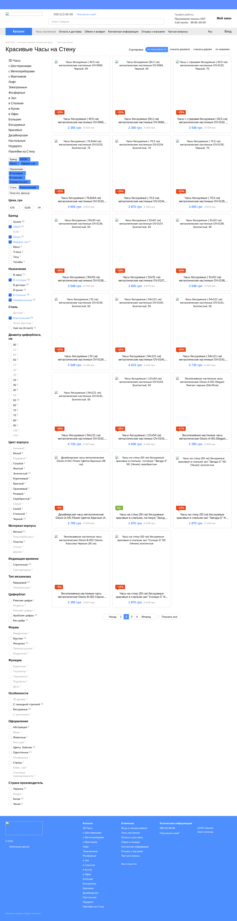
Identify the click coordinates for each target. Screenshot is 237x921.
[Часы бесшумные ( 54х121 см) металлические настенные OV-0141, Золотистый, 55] (202, 324)
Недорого (15, 146)
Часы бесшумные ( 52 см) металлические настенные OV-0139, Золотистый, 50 (81, 359)
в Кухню (14, 108)
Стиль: (13, 187)
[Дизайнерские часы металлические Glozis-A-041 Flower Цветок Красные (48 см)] (81, 482)
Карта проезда (205, 832)
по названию (223, 49)
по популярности (156, 49)
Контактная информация (123, 31)
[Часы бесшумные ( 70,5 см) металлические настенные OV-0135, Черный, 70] (202, 166)
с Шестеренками (20, 66)
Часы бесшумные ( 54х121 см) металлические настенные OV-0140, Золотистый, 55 (141, 359)
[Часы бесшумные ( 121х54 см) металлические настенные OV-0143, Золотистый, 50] (141, 403)
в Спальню (16, 103)
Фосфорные (17, 92)
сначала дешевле (180, 49)
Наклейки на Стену (22, 151)
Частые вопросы (178, 31)
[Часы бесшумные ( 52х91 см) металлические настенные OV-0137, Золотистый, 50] (141, 245)
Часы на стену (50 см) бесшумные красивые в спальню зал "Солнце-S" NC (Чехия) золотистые (141, 597)
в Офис (14, 114)
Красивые (15, 130)
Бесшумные (17, 124)
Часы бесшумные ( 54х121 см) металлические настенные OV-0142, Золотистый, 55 (81, 438)
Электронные (18, 87)
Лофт (12, 81)
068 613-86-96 (63, 14)
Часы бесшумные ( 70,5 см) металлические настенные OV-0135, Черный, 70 (202, 201)
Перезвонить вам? (86, 14)
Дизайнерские (18, 135)
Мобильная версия (19, 846)
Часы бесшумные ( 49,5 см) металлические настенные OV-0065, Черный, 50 (81, 122)
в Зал (12, 97)
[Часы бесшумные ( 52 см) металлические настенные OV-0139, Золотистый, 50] (81, 324)
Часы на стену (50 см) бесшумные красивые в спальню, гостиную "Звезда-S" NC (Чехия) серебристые (141, 518)
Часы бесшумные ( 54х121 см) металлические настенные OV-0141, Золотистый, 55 (202, 359)
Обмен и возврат (95, 31)
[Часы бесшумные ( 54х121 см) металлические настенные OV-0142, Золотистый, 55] (81, 403)
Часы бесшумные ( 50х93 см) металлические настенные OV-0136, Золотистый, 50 (81, 280)
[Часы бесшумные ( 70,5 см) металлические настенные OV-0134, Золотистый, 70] (141, 166)
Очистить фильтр (19, 193)
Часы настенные (46, 31)
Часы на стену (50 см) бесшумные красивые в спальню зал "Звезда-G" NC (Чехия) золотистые (202, 518)
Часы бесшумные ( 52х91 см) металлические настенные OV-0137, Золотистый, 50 (141, 280)
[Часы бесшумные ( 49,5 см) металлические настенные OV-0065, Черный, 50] (81, 86)
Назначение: (17, 169)
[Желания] (202, 31)
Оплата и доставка (70, 31)
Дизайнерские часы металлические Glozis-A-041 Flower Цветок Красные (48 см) (81, 518)
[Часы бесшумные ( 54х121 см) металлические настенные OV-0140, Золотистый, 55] (141, 324)
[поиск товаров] (161, 21)
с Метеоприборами (22, 71)
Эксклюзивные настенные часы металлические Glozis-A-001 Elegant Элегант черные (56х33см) (202, 438)
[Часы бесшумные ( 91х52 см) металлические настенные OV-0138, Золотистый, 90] (202, 245)
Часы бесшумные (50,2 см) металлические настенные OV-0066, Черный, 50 (141, 122)
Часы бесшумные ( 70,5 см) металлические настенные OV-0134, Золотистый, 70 (141, 201)
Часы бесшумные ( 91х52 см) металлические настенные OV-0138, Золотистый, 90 (202, 280)
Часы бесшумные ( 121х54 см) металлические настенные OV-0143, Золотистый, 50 (141, 438)
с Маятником (17, 76)
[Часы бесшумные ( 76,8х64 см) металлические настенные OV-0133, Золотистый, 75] (81, 166)
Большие (15, 119)
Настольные (17, 140)
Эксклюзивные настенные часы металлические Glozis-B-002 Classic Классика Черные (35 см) (81, 597)
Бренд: (14, 159)
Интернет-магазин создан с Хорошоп (23, 913)
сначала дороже (202, 49)
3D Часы (15, 60)
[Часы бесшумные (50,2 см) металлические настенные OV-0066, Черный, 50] (141, 86)
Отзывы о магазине (153, 31)
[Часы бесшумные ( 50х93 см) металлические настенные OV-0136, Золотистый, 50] (81, 245)
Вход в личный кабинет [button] (134, 828)
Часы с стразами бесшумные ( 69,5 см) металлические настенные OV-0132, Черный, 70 (202, 122)
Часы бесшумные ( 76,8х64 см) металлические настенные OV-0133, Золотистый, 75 (81, 201)
